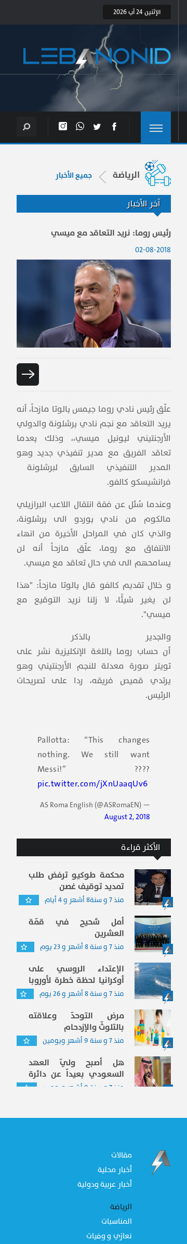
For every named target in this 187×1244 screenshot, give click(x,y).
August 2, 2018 (127, 817)
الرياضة (121, 1207)
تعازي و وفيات (109, 1236)
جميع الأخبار (74, 175)
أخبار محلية (115, 1170)
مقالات (121, 1155)
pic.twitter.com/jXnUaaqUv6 (92, 784)
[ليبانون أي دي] (97, 61)
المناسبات (116, 1221)
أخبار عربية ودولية (104, 1184)
